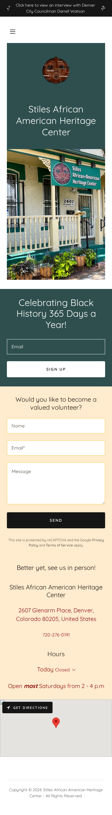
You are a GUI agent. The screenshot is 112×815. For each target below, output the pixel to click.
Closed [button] (62, 670)
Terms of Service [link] (59, 545)
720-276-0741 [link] (56, 635)
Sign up (56, 369)
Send (56, 520)
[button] (12, 31)
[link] (56, 70)
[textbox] (56, 346)
